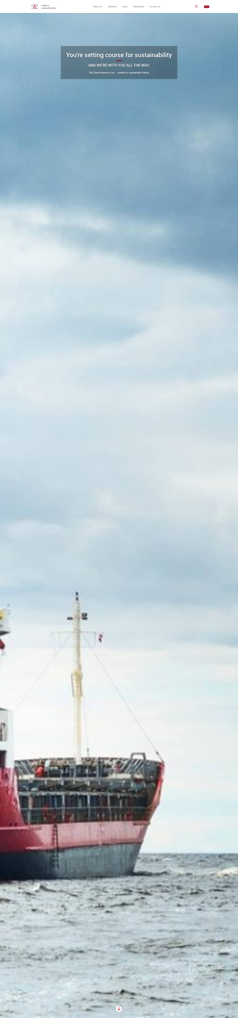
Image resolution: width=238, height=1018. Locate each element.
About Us (97, 6)
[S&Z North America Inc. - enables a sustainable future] (35, 6)
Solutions (112, 6)
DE (206, 7)
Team (125, 6)
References (138, 6)
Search (196, 7)
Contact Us (155, 6)
